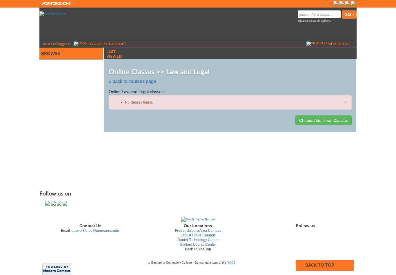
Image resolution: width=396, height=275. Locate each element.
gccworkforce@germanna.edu (95, 231)
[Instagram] (341, 3)
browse (50, 53)
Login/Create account (107, 44)
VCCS (231, 262)
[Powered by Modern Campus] (56, 269)
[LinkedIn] (353, 3)
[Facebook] (335, 3)
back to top (319, 265)
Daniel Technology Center (198, 240)
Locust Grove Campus (198, 235)
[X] (347, 3)
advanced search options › (315, 21)
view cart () (339, 44)
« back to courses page (132, 81)
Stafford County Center (198, 245)
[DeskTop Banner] (52, 13)
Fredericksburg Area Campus (198, 231)
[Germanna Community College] (198, 219)
